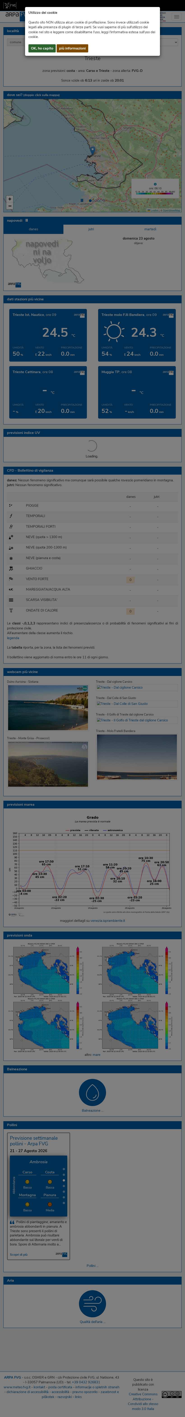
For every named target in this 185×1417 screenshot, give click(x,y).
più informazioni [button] (72, 48)
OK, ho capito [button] (42, 48)
